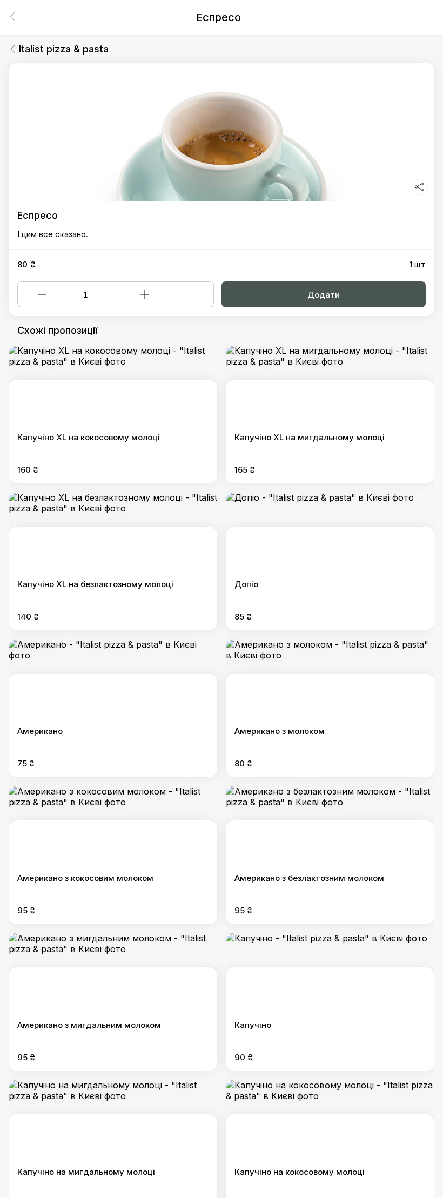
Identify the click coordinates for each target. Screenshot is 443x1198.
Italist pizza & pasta (64, 49)
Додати (323, 295)
